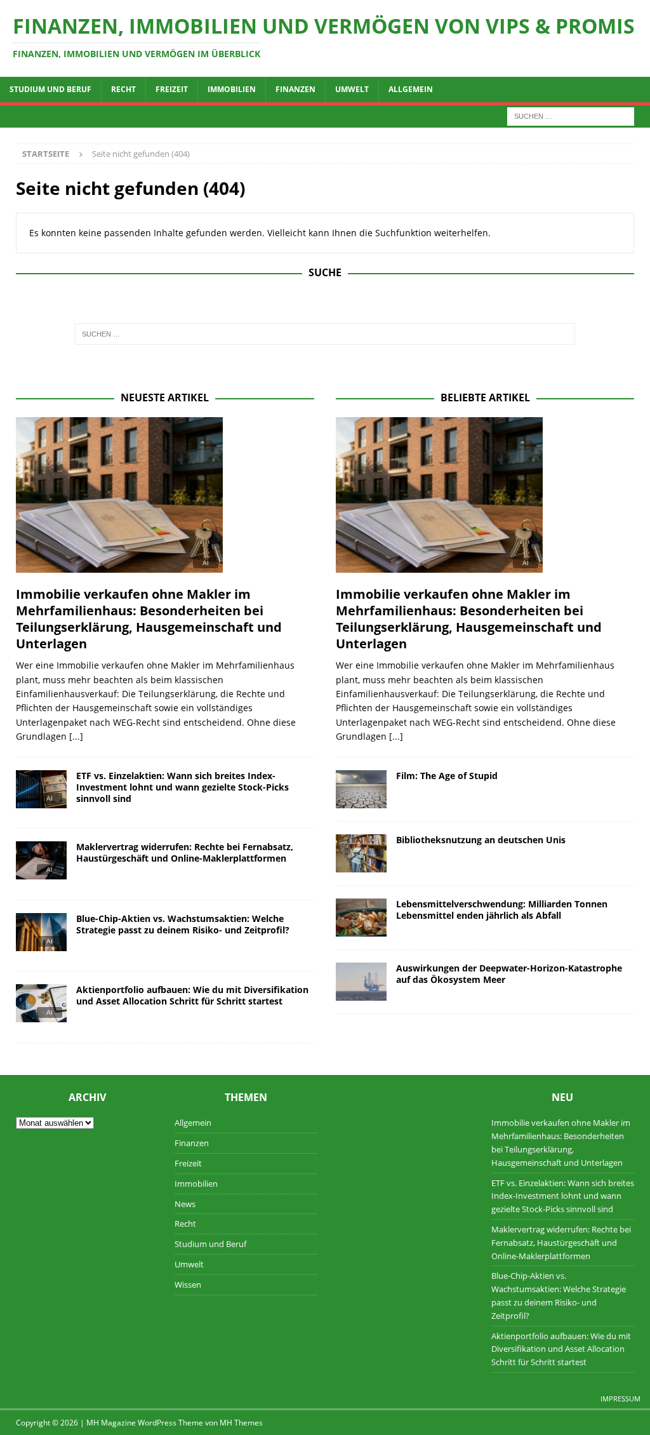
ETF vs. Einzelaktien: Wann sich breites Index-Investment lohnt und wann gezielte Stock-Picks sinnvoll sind (182, 787)
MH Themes (241, 1422)
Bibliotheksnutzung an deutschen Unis (481, 840)
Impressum (620, 1398)
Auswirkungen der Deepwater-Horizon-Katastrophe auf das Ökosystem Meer (509, 973)
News (185, 1204)
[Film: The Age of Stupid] (361, 789)
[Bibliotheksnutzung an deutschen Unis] (361, 853)
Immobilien (232, 89)
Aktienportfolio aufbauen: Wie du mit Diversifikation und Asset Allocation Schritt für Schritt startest (192, 995)
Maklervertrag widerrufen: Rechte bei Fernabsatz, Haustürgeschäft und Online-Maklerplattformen (184, 852)
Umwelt (352, 89)
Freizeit (172, 89)
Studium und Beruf (50, 89)
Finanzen (295, 89)
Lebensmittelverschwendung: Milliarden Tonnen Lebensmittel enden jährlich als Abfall (501, 909)
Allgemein (410, 89)
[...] (76, 736)
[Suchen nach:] (570, 115)
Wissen (188, 1284)
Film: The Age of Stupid (447, 776)
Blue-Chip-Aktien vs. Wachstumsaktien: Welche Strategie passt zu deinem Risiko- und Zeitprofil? (182, 924)
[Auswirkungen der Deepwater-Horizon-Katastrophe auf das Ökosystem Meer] (361, 982)
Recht (123, 89)
